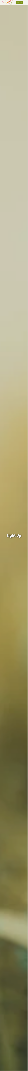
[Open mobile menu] (25, 2)
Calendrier (19, 2)
